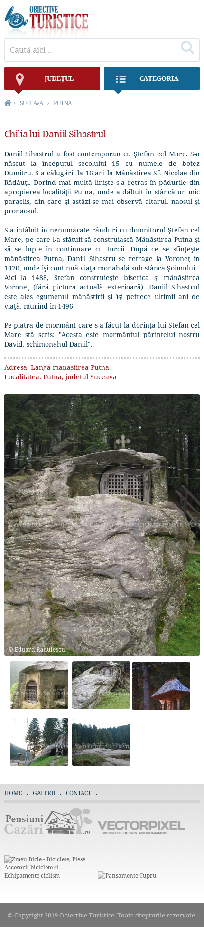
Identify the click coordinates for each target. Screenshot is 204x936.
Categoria (159, 78)
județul (59, 78)
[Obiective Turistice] (47, 35)
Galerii (44, 793)
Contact (78, 793)
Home (13, 793)
